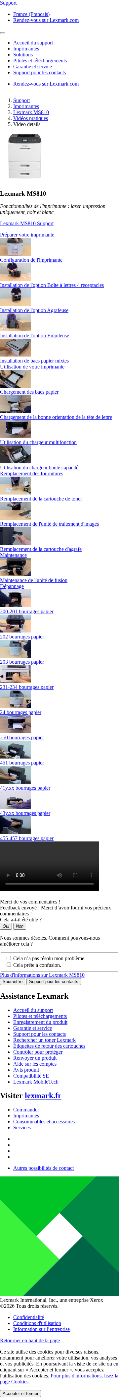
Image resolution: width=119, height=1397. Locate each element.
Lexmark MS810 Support (27, 223)
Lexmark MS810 (31, 112)
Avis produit (26, 1070)
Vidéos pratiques (30, 118)
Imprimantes (26, 106)
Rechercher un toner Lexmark (44, 1040)
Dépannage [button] (12, 586)
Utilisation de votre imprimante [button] (32, 366)
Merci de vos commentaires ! (30, 901)
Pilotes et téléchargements (40, 1016)
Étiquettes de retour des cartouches (49, 1046)
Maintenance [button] (13, 555)
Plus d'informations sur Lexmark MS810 (42, 975)
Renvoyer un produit (35, 1058)
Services (22, 1127)
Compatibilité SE (31, 1076)
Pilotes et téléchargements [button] (40, 60)
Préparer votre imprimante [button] (27, 234)
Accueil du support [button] (33, 42)
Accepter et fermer (20, 1393)
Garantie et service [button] (32, 66)
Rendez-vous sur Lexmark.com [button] (46, 20)
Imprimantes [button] (26, 48)
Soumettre (12, 981)
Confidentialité (28, 1317)
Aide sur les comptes (35, 1064)
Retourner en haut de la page (30, 1340)
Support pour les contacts (53, 981)
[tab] (59, 235)
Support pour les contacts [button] (39, 72)
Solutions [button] (23, 54)
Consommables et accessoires (44, 1121)
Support (21, 100)
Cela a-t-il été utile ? (21, 919)
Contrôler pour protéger (37, 1052)
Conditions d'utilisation (37, 1323)
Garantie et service (32, 1028)
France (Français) (31, 14)
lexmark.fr (43, 1095)
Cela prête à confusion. (37, 965)
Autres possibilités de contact (43, 1168)
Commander (26, 1109)
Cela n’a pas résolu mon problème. (49, 958)
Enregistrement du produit (40, 1022)
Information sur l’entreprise (41, 1329)
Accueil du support (33, 1010)
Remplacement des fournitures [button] (31, 473)
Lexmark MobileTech (36, 1082)
